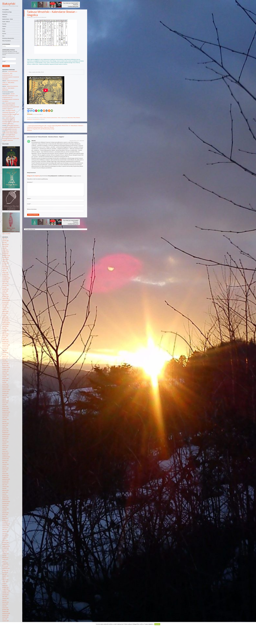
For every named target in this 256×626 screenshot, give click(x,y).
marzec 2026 (5, 246)
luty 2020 (4, 382)
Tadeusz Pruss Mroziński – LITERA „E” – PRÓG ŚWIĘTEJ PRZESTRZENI (10, 82)
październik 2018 (6, 412)
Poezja (3, 31)
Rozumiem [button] (157, 624)
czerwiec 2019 (5, 397)
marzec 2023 (5, 313)
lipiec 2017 (4, 440)
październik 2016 (6, 456)
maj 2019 (4, 399)
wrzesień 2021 (5, 347)
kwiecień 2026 (5, 244)
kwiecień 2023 (5, 311)
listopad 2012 (5, 544)
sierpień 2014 (5, 505)
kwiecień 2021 (5, 356)
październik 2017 (6, 434)
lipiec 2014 (4, 507)
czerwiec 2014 (5, 509)
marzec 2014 (5, 514)
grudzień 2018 (5, 408)
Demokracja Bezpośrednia (8, 38)
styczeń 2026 (5, 250)
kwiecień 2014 (5, 512)
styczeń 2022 (5, 339)
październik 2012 (6, 546)
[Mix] (44, 111)
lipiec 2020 (4, 373)
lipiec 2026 (4, 238)
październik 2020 (6, 367)
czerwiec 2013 (5, 531)
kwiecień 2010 (5, 602)
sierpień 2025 (5, 259)
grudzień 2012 (5, 542)
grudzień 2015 (5, 475)
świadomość (29, 119)
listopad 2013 (5, 522)
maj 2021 (4, 354)
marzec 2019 (5, 402)
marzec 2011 (5, 581)
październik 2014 (6, 501)
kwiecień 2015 (5, 490)
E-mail (29, 203)
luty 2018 (4, 427)
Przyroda (4, 24)
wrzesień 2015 (5, 481)
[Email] (52, 111)
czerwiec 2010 (5, 598)
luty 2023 (4, 315)
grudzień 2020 (5, 363)
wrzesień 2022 (5, 324)
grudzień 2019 (5, 386)
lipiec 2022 (4, 328)
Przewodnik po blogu (7, 12)
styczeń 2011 (5, 585)
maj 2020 (4, 376)
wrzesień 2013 (5, 525)
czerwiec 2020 (5, 374)
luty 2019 (4, 404)
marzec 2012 (5, 559)
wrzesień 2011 (5, 570)
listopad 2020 (5, 365)
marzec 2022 (5, 335)
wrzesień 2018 (5, 414)
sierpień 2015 (5, 483)
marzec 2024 (5, 291)
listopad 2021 (5, 343)
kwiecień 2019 (5, 401)
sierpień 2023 (5, 304)
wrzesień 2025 (5, 257)
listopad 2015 (5, 477)
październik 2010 (6, 591)
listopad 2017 (5, 432)
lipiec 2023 (4, 306)
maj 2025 (4, 265)
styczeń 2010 (5, 607)
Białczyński (8, 3)
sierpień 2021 (5, 348)
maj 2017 (4, 443)
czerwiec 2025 (5, 263)
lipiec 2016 (4, 462)
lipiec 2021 (4, 350)
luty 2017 (4, 449)
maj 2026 (4, 242)
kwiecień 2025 (5, 266)
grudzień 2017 (5, 430)
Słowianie (4, 16)
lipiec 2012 (4, 551)
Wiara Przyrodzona (6, 40)
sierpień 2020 (5, 371)
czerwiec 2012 (5, 553)
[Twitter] (33, 111)
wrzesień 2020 (5, 369)
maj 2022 (4, 332)
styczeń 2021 (5, 361)
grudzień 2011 (5, 565)
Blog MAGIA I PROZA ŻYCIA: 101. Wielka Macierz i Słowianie (70, 125)
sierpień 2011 (5, 572)
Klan (3, 36)
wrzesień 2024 (5, 279)
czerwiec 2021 (5, 352)
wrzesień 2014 (5, 503)
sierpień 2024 (5, 281)
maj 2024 (4, 287)
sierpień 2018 (5, 415)
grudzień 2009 (5, 609)
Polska (74, 117)
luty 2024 (4, 292)
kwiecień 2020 (5, 378)
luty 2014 (4, 516)
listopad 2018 (5, 410)
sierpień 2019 (5, 393)
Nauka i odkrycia (6, 21)
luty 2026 (4, 248)
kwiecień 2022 (5, 333)
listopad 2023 (5, 298)
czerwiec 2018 (5, 419)
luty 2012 (4, 561)
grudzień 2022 (5, 319)
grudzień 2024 (5, 274)
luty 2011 (4, 583)
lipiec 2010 (4, 596)
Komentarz (30, 182)
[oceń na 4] (30, 114)
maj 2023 (4, 309)
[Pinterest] (36, 111)
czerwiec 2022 (5, 330)
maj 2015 (4, 488)
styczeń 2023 (5, 317)
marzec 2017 (5, 447)
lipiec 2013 (4, 529)
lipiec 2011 (4, 574)
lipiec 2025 (4, 261)
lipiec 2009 (4, 619)
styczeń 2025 (5, 272)
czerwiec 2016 (5, 464)
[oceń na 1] (27, 114)
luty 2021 (4, 360)
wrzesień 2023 (5, 302)
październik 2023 (6, 300)
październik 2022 (6, 322)
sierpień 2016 (5, 460)
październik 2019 (6, 389)
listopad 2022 (5, 320)
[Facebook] (28, 111)
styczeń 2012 (5, 563)
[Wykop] (31, 111)
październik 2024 (6, 278)
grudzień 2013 (5, 520)
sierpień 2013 (5, 527)
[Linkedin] (41, 111)
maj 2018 (4, 421)
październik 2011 (6, 568)
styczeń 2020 (5, 384)
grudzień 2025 (5, 251)
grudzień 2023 (5, 296)
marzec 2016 (5, 469)
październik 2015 (6, 479)
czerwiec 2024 (5, 285)
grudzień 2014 (5, 497)
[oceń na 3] (29, 114)
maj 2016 (4, 466)
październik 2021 (6, 345)
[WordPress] (46, 111)
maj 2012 (4, 555)
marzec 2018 (5, 425)
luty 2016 (4, 471)
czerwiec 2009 (5, 620)
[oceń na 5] (31, 114)
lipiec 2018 (4, 417)
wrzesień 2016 (5, 458)
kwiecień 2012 (5, 557)
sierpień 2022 (5, 326)
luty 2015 (4, 494)
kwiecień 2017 (5, 445)
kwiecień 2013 (5, 535)
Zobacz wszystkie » (6, 233)
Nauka (71, 117)
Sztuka (3, 28)
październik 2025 (6, 255)
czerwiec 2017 (5, 442)
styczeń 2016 (5, 473)
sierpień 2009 (5, 617)
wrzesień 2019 (5, 391)
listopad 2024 (5, 276)
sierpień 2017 (5, 438)
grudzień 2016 (5, 453)
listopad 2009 (5, 611)
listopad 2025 (5, 253)
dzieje (68, 117)
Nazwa (29, 198)
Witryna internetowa (31, 209)
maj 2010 (4, 600)
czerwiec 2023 (5, 307)
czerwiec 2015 (5, 486)
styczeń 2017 (5, 451)
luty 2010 (4, 606)
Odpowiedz (82, 140)
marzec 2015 (5, 492)
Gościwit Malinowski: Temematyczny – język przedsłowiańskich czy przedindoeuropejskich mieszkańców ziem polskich (10, 75)
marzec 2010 (5, 604)
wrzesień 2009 (5, 615)
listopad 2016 (5, 455)
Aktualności (4, 14)
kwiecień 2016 (5, 468)
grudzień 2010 (5, 587)
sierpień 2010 (5, 594)
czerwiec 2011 (5, 576)
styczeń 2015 (5, 496)
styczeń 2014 (5, 518)
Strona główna (5, 9)
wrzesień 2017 (5, 436)
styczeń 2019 (5, 406)
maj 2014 (4, 510)
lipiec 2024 (4, 283)
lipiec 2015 (4, 484)
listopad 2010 (5, 589)
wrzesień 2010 (5, 592)
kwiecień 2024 (5, 289)
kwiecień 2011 (5, 579)
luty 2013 (4, 538)
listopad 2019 (5, 387)
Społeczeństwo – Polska (7, 19)
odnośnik (37, 119)
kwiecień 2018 (5, 423)
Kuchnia (4, 33)
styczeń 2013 (5, 540)
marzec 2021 (5, 358)
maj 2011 (4, 578)
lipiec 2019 (4, 395)
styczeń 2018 (5, 428)
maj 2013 (4, 533)
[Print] (49, 111)
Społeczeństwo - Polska (55, 117)
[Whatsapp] (39, 111)
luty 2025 (4, 270)
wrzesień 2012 (5, 548)
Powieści (4, 26)
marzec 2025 (5, 268)
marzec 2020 (5, 380)
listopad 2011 (5, 566)
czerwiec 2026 (5, 240)
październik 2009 (6, 613)
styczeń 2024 (5, 294)
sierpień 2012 (5, 550)
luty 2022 (4, 337)
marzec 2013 (5, 537)
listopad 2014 (5, 499)
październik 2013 (6, 524)
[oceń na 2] (28, 114)
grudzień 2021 (5, 341)
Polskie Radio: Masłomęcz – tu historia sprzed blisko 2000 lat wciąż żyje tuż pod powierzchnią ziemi (11, 127)
